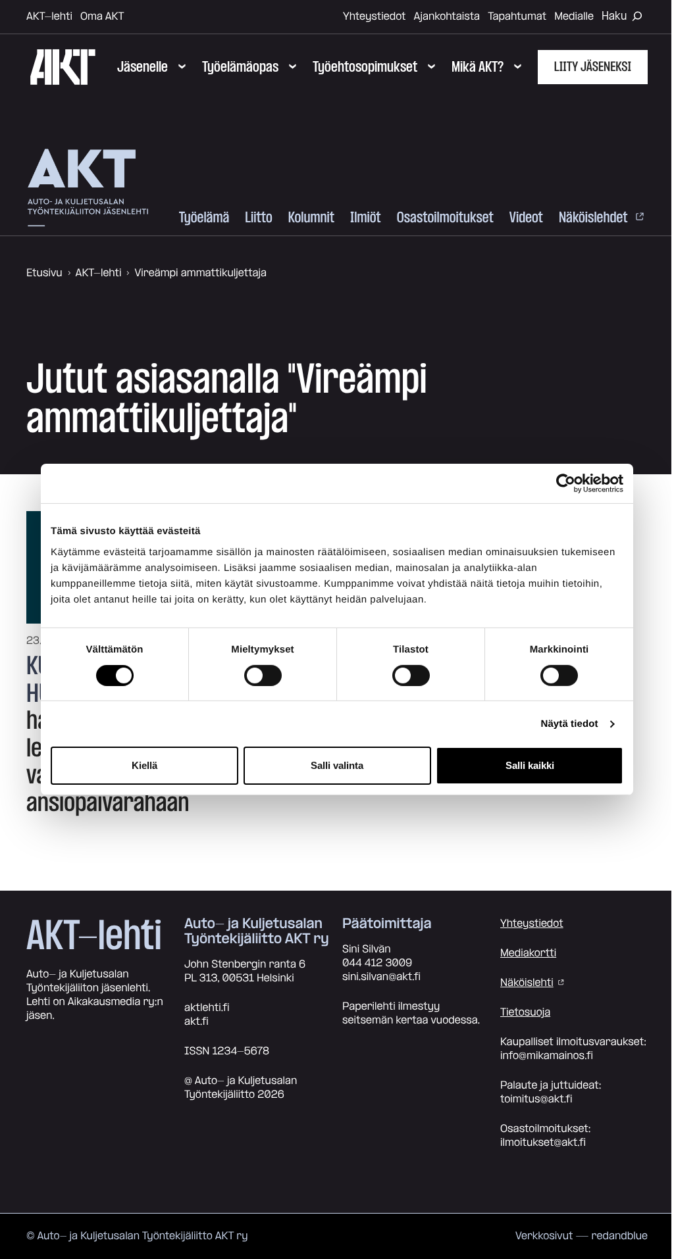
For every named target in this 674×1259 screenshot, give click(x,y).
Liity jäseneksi (592, 67)
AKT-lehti (49, 16)
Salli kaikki (530, 765)
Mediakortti (528, 953)
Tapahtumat (517, 16)
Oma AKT (102, 16)
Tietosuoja (525, 1012)
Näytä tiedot (569, 723)
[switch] (263, 675)
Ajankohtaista (447, 16)
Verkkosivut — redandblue (581, 1236)
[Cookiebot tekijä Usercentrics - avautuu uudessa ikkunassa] (565, 483)
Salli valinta (337, 765)
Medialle (574, 16)
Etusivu (44, 273)
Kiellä (144, 765)
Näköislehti (527, 982)
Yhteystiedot (374, 16)
